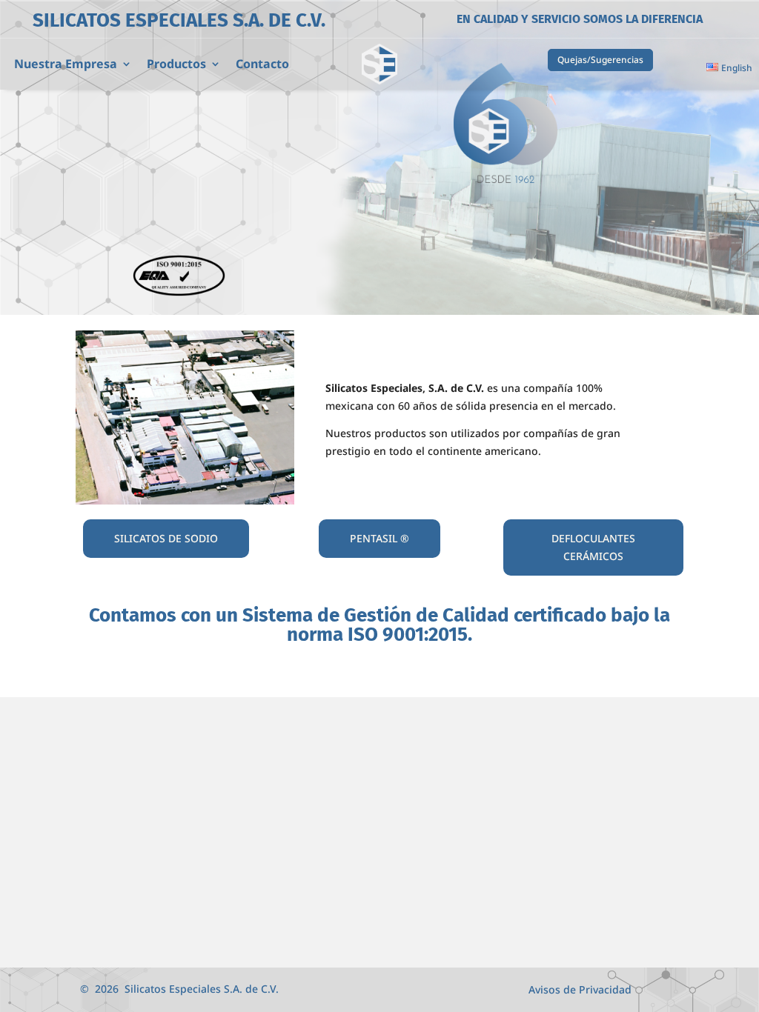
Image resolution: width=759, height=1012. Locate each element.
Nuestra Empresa (65, 65)
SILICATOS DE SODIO (166, 538)
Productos (176, 65)
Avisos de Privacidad (580, 990)
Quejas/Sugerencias (600, 59)
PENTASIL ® (379, 538)
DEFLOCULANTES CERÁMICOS (593, 547)
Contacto (262, 65)
